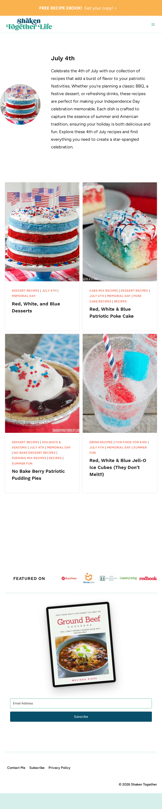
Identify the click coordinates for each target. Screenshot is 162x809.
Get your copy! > (78, 8)
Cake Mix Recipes (103, 290)
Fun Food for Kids (131, 442)
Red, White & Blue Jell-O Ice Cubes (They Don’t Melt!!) (117, 467)
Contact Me (16, 768)
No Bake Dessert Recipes (35, 453)
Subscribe (37, 768)
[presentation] (42, 231)
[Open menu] (153, 24)
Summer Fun (22, 463)
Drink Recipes (101, 442)
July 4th (49, 290)
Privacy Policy (59, 768)
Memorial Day (24, 296)
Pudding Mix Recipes (29, 458)
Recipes (120, 301)
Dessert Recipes (25, 290)
